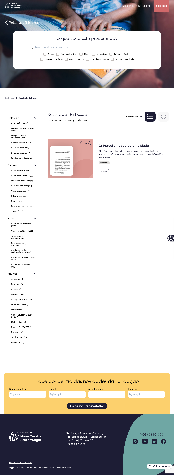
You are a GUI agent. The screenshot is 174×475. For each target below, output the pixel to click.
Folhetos (122, 54)
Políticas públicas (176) (21, 153)
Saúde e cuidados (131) (21, 158)
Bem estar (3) (17, 284)
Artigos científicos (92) (21, 170)
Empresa (132, 389)
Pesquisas (100, 59)
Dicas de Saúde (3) (19, 304)
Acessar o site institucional (136, 5)
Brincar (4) (16, 289)
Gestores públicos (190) (22, 231)
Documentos (124, 59)
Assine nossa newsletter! (87, 406)
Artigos (69, 54)
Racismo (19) (17, 332)
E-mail (52, 389)
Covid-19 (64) (17, 294)
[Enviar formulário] (31, 47)
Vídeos (51, 54)
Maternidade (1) (18, 322)
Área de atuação (96, 389)
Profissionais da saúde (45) (21, 265)
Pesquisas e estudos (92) (22, 206)
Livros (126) (16, 201)
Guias (76, 59)
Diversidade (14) (18, 309)
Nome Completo (17, 389)
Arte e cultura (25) (19, 123)
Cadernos (54, 59)
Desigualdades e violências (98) (18, 136)
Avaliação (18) (17, 279)
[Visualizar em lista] (150, 117)
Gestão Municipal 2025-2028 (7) (22, 316)
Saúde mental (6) (19, 337)
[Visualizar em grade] (163, 117)
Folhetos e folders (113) (22, 186)
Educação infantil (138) (21, 142)
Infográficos (102, 54)
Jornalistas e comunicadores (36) (20, 237)
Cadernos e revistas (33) (22, 175)
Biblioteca (161, 5)
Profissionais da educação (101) (23, 258)
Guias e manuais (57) (20, 191)
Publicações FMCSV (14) (22, 327)
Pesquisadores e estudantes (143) (18, 244)
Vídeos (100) (17, 211)
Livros (87, 54)
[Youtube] (145, 441)
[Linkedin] (154, 441)
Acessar (104, 171)
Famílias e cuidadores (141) (21, 224)
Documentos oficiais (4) (22, 180)
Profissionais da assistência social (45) (21, 251)
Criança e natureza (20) (21, 299)
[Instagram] (135, 441)
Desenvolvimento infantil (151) (22, 129)
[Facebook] (163, 441)
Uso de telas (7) (18, 342)
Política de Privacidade (20, 462)
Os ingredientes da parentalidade (124, 145)
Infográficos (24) (18, 196)
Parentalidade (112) (20, 148)
